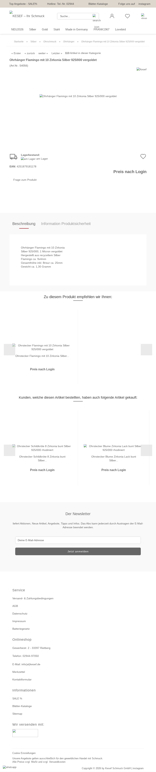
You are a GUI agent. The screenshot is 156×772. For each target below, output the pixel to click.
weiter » (43, 53)
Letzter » (57, 53)
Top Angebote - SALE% (23, 3)
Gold (45, 29)
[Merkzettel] (127, 16)
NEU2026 (17, 29)
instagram (144, 3)
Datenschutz (19, 613)
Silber (32, 29)
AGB (15, 605)
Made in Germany (76, 29)
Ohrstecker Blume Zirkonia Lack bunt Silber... (113, 458)
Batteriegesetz (21, 628)
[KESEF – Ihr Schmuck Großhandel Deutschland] (30, 16)
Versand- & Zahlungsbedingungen (32, 598)
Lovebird (120, 29)
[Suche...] (94, 16)
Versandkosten (57, 761)
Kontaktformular (22, 679)
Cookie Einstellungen (24, 753)
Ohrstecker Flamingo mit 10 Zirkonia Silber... (42, 355)
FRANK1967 (101, 29)
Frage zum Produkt (25, 179)
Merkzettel (18, 671)
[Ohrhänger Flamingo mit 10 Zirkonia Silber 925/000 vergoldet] (78, 95)
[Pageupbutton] (148, 766)
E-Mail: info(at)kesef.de (26, 664)
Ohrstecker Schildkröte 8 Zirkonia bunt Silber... (42, 458)
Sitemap (17, 713)
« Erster (16, 53)
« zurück (30, 53)
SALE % (17, 698)
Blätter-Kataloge (98, 3)
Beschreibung (23, 224)
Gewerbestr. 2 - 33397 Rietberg (31, 647)
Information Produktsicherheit (66, 224)
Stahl (56, 29)
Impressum (19, 621)
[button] (112, 16)
